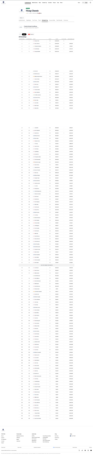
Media (18, 439)
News (40, 2)
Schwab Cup (44, 2)
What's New (34, 442)
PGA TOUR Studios (46, 440)
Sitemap (90, 447)
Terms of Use (19, 447)
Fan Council (34, 438)
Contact (2, 441)
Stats (58, 2)
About (2, 435)
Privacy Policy (3, 447)
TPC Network (3, 439)
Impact (2, 442)
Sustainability (45, 437)
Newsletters (34, 440)
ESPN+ (33, 435)
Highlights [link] (28, 20)
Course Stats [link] (52, 20)
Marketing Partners (20, 435)
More (62, 3)
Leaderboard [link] (22, 20)
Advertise (18, 441)
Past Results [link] (59, 20)
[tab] (22, 20)
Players (54, 2)
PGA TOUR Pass (46, 442)
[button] (31, 13)
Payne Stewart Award (36, 437)
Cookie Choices (75, 447)
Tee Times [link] (34, 20)
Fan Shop (56, 435)
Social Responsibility (47, 435)
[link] (22, 18)
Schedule (50, 2)
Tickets (56, 439)
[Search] (20, 34)
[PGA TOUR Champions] (3, 2)
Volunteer (44, 438)
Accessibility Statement (37, 447)
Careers (2, 437)
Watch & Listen (35, 2)
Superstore (57, 437)
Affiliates (18, 437)
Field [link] (39, 20)
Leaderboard (28, 2)
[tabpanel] (46, 222)
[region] (46, 229)
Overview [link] (66, 20)
